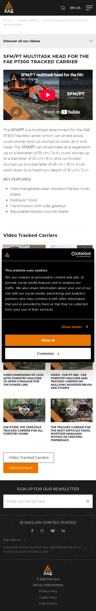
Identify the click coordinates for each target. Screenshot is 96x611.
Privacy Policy (48, 591)
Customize (45, 353)
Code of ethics (48, 603)
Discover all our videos (21, 41)
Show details (71, 327)
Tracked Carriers (28, 20)
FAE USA (7, 20)
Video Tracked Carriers (29, 457)
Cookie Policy (48, 597)
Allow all (48, 340)
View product (21, 468)
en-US (75, 8)
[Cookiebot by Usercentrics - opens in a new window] (71, 254)
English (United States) (49, 522)
